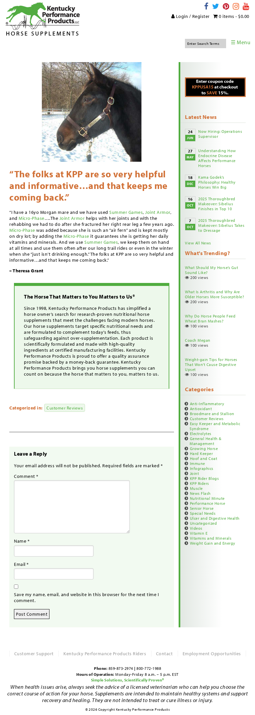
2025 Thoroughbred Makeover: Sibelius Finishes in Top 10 (216, 203)
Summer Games (126, 212)
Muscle (196, 488)
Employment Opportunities (212, 654)
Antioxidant (201, 408)
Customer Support (34, 654)
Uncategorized (203, 523)
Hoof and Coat (203, 458)
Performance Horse (207, 503)
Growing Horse (204, 448)
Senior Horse (202, 508)
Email (21, 564)
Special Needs (203, 513)
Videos (196, 528)
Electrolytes (201, 433)
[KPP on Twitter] (216, 6)
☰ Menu (240, 42)
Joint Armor (157, 212)
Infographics (201, 468)
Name (22, 541)
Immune (197, 463)
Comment (26, 476)
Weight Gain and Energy (212, 543)
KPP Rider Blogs (204, 478)
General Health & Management (205, 441)
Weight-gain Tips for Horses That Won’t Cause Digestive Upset (211, 364)
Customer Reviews (64, 407)
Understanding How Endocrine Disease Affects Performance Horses (217, 158)
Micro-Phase (31, 218)
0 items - (233, 16)
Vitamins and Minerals (211, 538)
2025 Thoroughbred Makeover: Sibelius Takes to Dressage (221, 225)
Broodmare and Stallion (212, 413)
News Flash (200, 493)
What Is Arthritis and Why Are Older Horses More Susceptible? (214, 294)
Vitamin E (199, 533)
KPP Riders (199, 483)
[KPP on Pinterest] (226, 6)
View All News (198, 242)
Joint (194, 473)
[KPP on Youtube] (246, 6)
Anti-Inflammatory (207, 403)
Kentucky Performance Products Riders (104, 654)
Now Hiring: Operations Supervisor (220, 134)
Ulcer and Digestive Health (215, 518)
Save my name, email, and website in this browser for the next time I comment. (86, 597)
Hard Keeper (201, 453)
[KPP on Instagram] (236, 6)
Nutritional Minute (207, 498)
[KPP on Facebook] (206, 6)
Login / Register (192, 16)
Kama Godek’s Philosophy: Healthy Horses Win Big (217, 182)
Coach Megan (198, 340)
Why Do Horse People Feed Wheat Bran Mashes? (210, 318)
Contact (164, 654)
